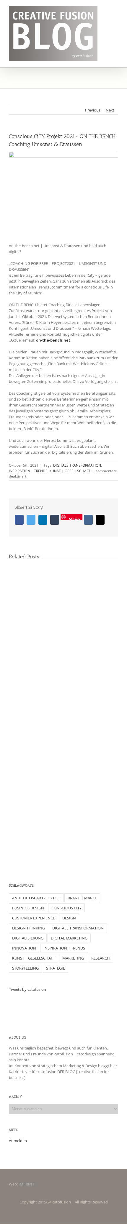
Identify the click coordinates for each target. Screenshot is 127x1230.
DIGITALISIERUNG (27, 938)
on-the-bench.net (53, 340)
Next (110, 110)
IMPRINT (26, 1184)
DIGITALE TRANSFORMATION (77, 465)
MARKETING (73, 958)
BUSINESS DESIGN (28, 908)
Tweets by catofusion (27, 989)
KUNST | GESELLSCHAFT (69, 470)
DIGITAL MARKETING (69, 938)
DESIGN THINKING (28, 928)
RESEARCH (100, 958)
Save (74, 518)
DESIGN (69, 918)
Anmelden (18, 1140)
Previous (92, 110)
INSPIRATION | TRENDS (28, 470)
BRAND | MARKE (82, 898)
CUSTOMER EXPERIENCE (33, 918)
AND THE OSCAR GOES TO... (36, 898)
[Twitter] (63, 1009)
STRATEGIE (55, 968)
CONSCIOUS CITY (66, 908)
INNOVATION (24, 948)
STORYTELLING (25, 968)
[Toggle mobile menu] (115, 10)
